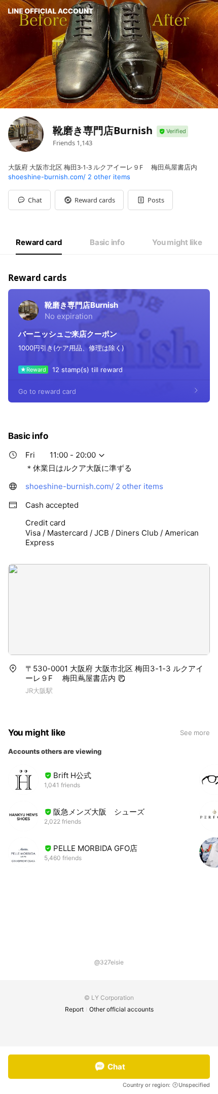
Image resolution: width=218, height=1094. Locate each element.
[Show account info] (172, 131)
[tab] (39, 242)
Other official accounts (121, 1009)
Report (74, 1009)
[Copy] (122, 678)
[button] (89, 200)
